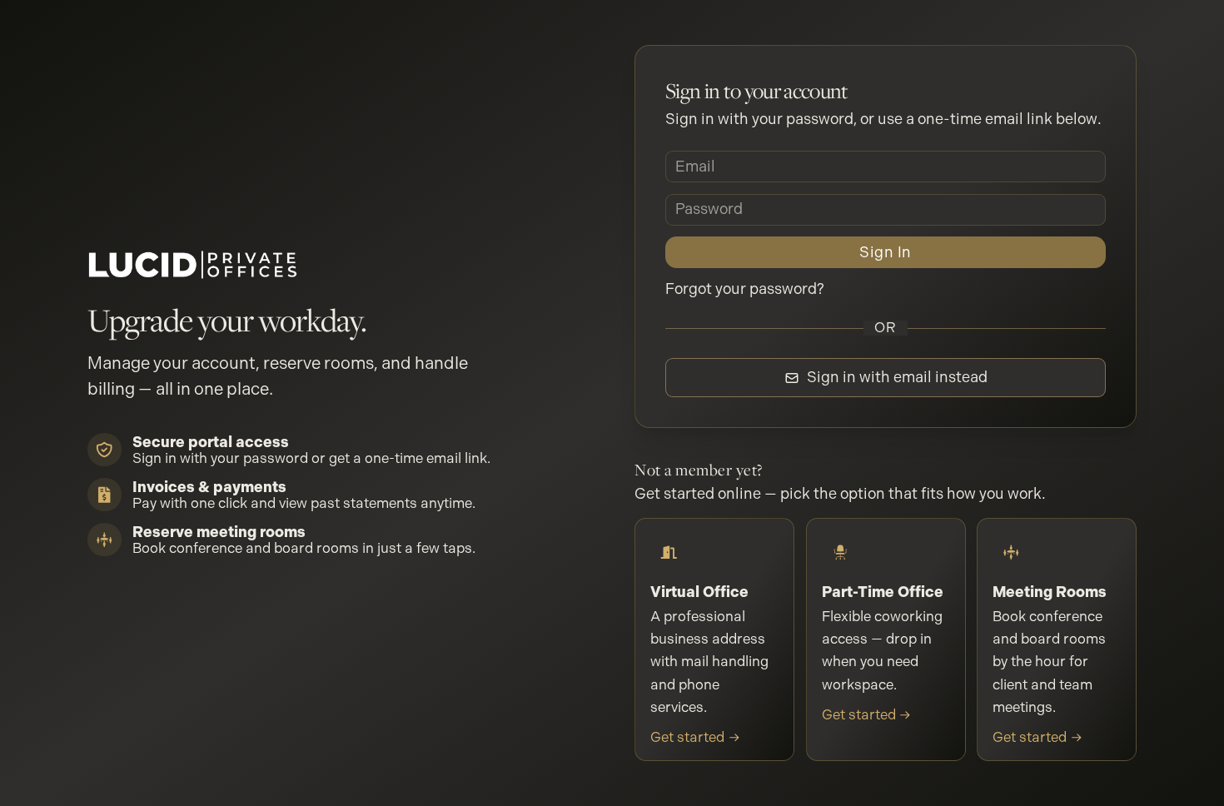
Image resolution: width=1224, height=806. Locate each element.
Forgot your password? (744, 288)
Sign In (885, 252)
